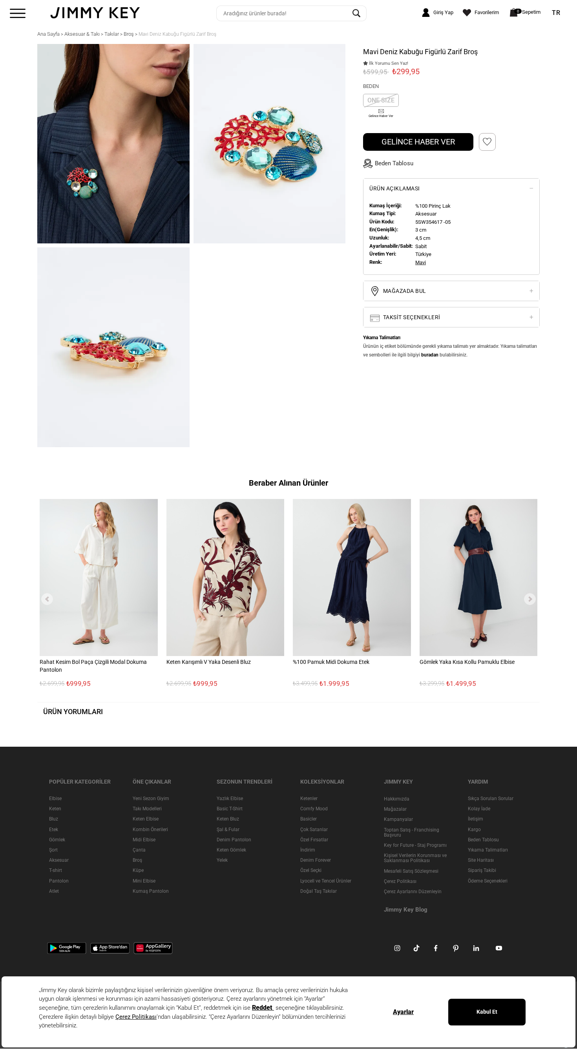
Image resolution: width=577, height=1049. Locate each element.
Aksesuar (59, 860)
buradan (429, 355)
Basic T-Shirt (230, 808)
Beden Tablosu (483, 839)
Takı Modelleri (147, 808)
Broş (137, 860)
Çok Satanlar (314, 829)
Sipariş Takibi (482, 871)
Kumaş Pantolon (151, 891)
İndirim (307, 850)
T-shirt (55, 871)
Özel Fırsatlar (314, 839)
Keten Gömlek (231, 850)
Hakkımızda (396, 799)
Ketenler (309, 798)
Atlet (54, 891)
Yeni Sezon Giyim (151, 798)
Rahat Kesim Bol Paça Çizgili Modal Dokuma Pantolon (93, 666)
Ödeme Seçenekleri (488, 881)
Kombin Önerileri (150, 829)
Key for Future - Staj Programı (415, 845)
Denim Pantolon (234, 839)
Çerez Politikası (400, 881)
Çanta (139, 850)
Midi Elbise (144, 839)
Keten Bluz (228, 819)
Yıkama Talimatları (488, 850)
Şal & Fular (228, 829)
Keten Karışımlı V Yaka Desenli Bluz (208, 662)
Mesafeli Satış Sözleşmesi (411, 871)
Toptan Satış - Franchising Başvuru (411, 832)
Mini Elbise (144, 881)
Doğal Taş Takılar (318, 891)
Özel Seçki (310, 871)
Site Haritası (481, 860)
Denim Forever (315, 860)
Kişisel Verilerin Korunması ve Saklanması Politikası (415, 858)
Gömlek (57, 839)
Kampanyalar (398, 819)
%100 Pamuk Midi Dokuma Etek (331, 662)
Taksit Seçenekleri (411, 317)
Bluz (53, 819)
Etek (53, 829)
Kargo (474, 829)
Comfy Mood (314, 808)
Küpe (138, 871)
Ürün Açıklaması (394, 188)
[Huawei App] (153, 948)
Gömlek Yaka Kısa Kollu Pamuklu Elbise (467, 662)
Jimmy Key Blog (405, 909)
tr (556, 13)
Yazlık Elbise (230, 798)
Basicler (308, 819)
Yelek (222, 860)
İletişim (475, 819)
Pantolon (59, 881)
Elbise (55, 798)
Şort (53, 850)
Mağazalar (395, 809)
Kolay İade (479, 808)
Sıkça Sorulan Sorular (490, 798)
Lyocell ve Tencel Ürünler (325, 881)
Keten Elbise (146, 819)
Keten (55, 808)
